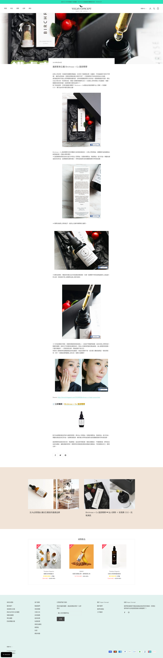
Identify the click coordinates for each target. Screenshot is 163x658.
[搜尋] (154, 8)
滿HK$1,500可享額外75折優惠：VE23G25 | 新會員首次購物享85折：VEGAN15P (81, 2)
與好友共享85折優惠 (13, 612)
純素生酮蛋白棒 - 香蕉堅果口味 (81, 574)
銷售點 (37, 627)
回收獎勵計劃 (11, 621)
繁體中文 (143, 8)
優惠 (17, 8)
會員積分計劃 (11, 609)
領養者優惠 (10, 615)
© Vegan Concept (11, 651)
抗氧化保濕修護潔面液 (114, 574)
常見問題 (37, 609)
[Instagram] (128, 612)
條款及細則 (38, 624)
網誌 (30, 8)
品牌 (24, 8)
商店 (11, 8)
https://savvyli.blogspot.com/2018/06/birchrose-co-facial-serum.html (79, 397)
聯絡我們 (37, 606)
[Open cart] (158, 8)
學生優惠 (9, 618)
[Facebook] (124, 612)
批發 (36, 630)
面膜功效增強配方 (49, 574)
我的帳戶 (9, 606)
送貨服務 (37, 615)
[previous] (28, 562)
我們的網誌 (100, 609)
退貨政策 (37, 618)
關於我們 (100, 606)
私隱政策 (37, 621)
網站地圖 (37, 633)
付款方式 (37, 612)
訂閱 (60, 619)
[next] (135, 562)
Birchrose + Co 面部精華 (74, 404)
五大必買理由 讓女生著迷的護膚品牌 (45, 512)
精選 (5, 8)
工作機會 (100, 612)
